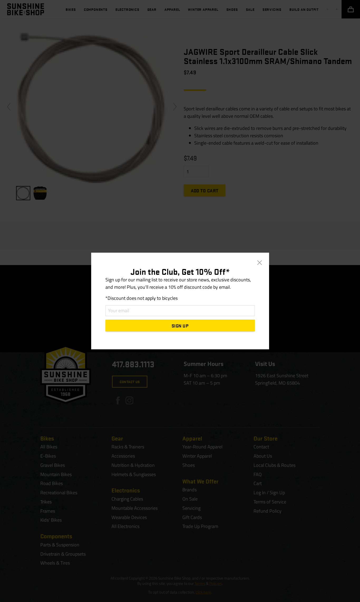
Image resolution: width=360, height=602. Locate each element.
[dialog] (180, 301)
